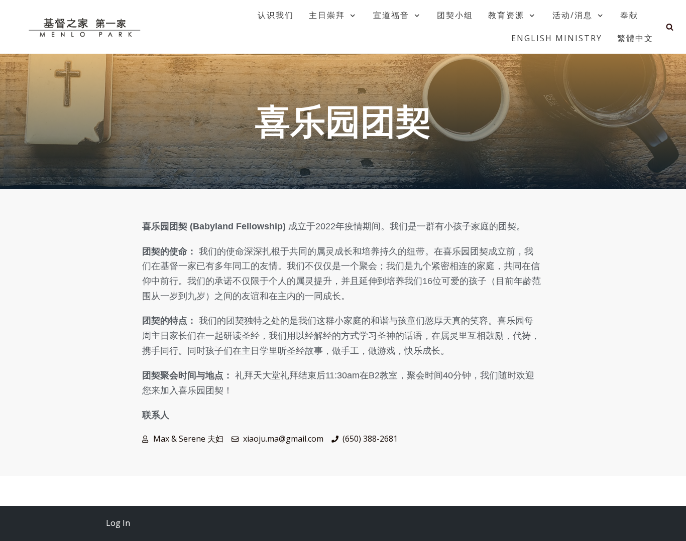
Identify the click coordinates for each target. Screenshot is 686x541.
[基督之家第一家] (86, 27)
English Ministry (556, 38)
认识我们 (276, 15)
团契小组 (455, 15)
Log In (118, 522)
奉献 (629, 15)
